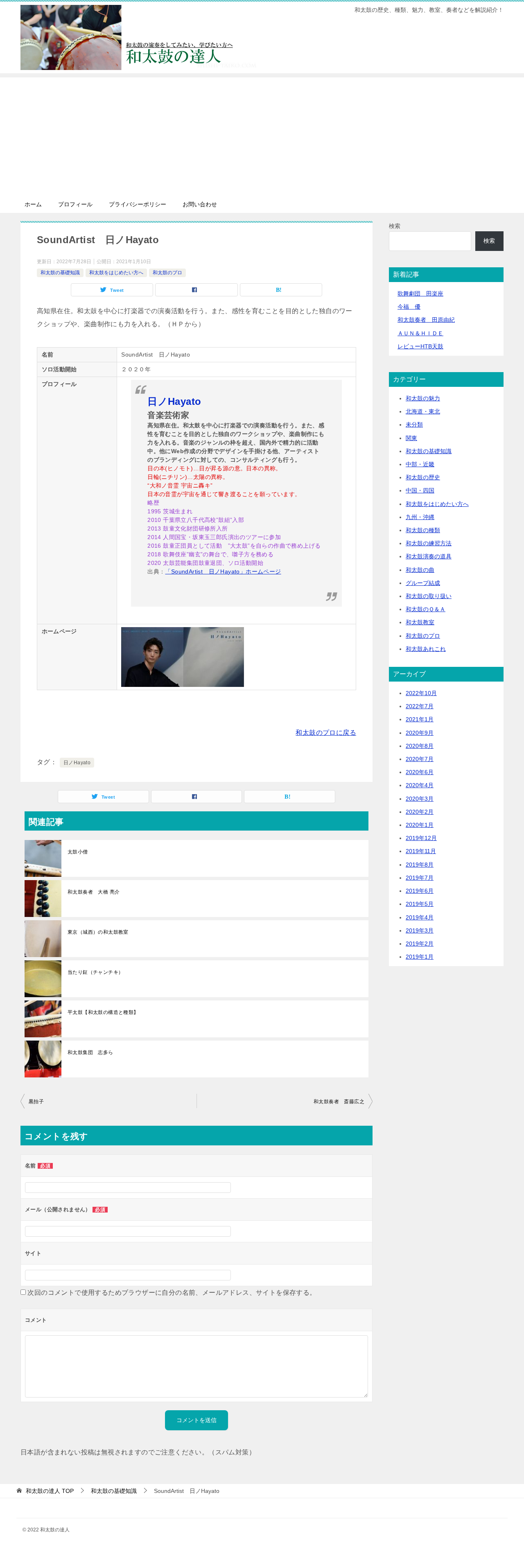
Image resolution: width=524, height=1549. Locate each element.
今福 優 (409, 306)
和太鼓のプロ (167, 272)
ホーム (33, 204)
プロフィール (75, 204)
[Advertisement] (262, 134)
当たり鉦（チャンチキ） (95, 972)
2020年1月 (420, 825)
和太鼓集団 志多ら (90, 1052)
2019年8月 (420, 864)
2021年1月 (420, 719)
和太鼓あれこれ (426, 649)
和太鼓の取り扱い (429, 596)
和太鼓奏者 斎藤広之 (339, 1101)
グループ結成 (423, 583)
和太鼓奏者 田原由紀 (426, 319)
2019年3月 (420, 930)
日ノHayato (76, 762)
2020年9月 (420, 732)
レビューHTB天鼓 (420, 346)
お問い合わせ (200, 204)
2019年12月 (421, 838)
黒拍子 (36, 1101)
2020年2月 (420, 811)
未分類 (414, 424)
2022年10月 (421, 693)
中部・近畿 (420, 464)
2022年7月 (420, 706)
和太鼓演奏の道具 (429, 556)
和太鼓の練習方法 (429, 543)
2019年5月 (420, 904)
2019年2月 (420, 943)
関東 (411, 438)
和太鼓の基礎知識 (60, 272)
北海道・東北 (423, 411)
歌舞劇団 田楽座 (420, 293)
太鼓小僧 (78, 852)
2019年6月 (420, 890)
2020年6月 (420, 772)
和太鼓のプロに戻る (326, 732)
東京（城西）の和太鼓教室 (98, 932)
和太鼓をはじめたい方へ (116, 272)
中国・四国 (420, 490)
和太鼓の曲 (420, 570)
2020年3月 (420, 798)
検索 (394, 226)
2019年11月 (421, 851)
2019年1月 (420, 956)
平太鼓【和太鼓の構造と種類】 (103, 1012)
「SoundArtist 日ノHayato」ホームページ (223, 571)
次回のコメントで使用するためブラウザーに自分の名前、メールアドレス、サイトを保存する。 (171, 1292)
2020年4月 (420, 785)
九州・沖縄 (420, 517)
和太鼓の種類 (423, 530)
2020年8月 (420, 746)
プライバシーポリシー (137, 204)
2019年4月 (420, 917)
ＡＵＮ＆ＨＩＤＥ (420, 333)
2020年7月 (420, 759)
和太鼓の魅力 (423, 398)
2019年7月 (420, 877)
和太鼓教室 (420, 622)
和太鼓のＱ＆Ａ (425, 609)
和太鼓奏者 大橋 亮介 (94, 892)
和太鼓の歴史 (423, 477)
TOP (50, 1491)
